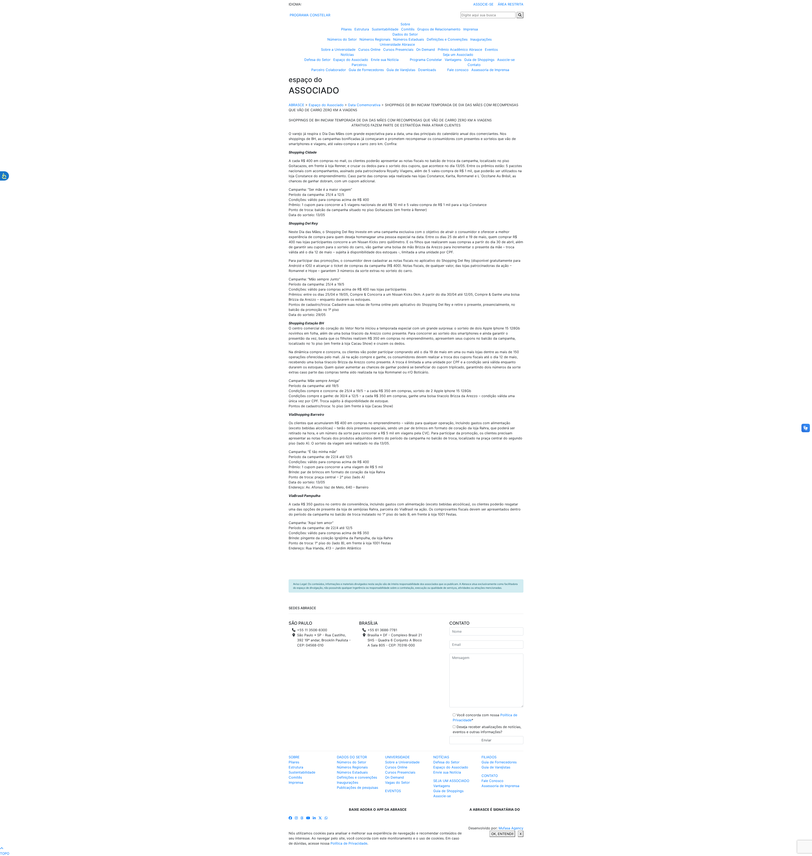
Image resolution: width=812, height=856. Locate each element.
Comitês (407, 29)
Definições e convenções (357, 777)
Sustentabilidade (385, 29)
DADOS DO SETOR (352, 757)
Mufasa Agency (511, 828)
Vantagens (453, 60)
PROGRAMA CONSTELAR (309, 15)
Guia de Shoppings (479, 60)
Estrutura (361, 29)
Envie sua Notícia (385, 60)
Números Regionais (374, 39)
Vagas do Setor (397, 782)
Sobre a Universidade (338, 49)
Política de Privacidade (349, 843)
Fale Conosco (492, 781)
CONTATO (489, 776)
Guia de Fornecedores (366, 70)
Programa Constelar (426, 60)
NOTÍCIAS (441, 757)
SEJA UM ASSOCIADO (451, 781)
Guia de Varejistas (401, 70)
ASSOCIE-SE (483, 4)
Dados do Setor (405, 34)
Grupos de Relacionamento (439, 29)
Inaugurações (481, 39)
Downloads (427, 70)
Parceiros (359, 65)
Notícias (347, 54)
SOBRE (294, 757)
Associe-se (506, 60)
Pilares (346, 29)
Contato (474, 65)
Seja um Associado (458, 54)
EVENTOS (393, 791)
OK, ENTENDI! (502, 834)
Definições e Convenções (447, 39)
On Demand (425, 49)
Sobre (405, 24)
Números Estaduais (408, 39)
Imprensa (470, 29)
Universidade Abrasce (397, 44)
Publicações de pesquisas (357, 787)
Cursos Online (369, 49)
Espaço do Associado (350, 60)
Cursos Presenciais (398, 49)
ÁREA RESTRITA (510, 4)
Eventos (491, 49)
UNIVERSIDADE (397, 757)
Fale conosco (458, 70)
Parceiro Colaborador (328, 70)
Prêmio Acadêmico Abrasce (460, 49)
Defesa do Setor (317, 60)
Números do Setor (342, 39)
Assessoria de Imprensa (490, 70)
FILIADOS (489, 757)
